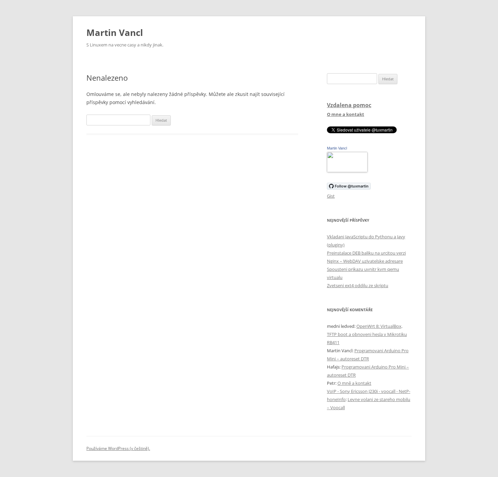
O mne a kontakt (345, 114)
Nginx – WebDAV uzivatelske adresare (365, 261)
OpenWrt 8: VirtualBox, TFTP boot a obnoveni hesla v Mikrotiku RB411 (367, 334)
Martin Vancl (114, 32)
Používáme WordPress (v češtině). (118, 448)
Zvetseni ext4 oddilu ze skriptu (357, 285)
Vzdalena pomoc (349, 105)
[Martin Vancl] (347, 170)
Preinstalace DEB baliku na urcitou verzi (366, 253)
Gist (331, 196)
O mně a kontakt (354, 383)
